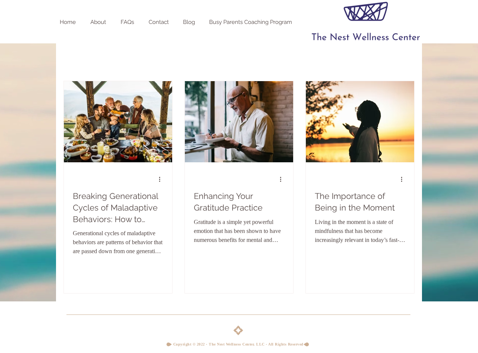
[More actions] (162, 179)
